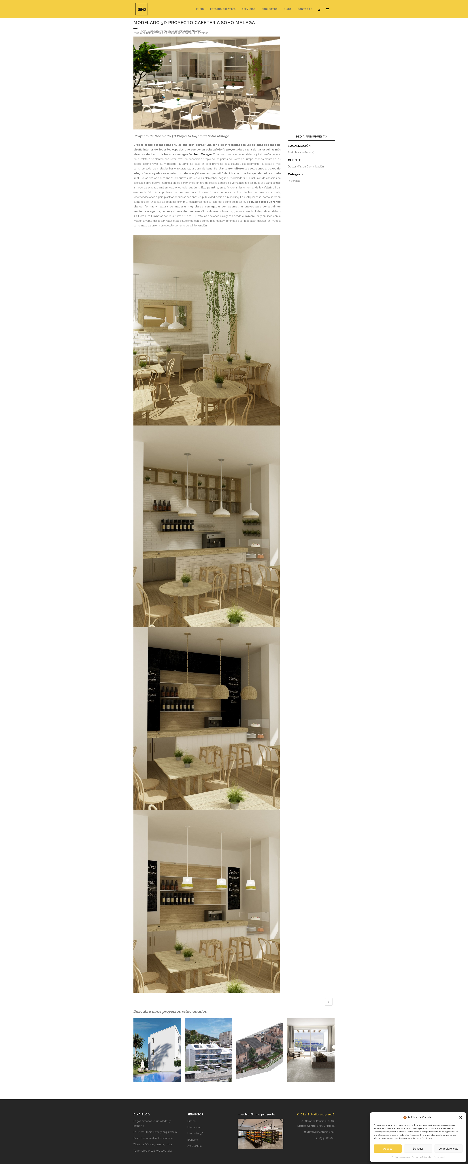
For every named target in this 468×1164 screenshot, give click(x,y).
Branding (192, 1139)
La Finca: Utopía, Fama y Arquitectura (155, 1132)
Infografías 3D (195, 1133)
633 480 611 (327, 1138)
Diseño (191, 1121)
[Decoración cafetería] (206, 526)
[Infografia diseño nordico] (206, 901)
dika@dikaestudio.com (321, 1132)
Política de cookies (401, 1157)
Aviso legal (439, 1157)
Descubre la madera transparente (153, 1138)
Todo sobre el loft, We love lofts (152, 1150)
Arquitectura (194, 1145)
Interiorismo (194, 1127)
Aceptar (387, 1148)
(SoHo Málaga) (202, 154)
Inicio (143, 31)
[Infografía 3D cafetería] (206, 718)
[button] (461, 1117)
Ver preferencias (448, 1148)
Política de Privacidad (422, 1157)
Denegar (418, 1148)
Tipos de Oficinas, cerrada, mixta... (153, 1144)
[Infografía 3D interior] (206, 330)
